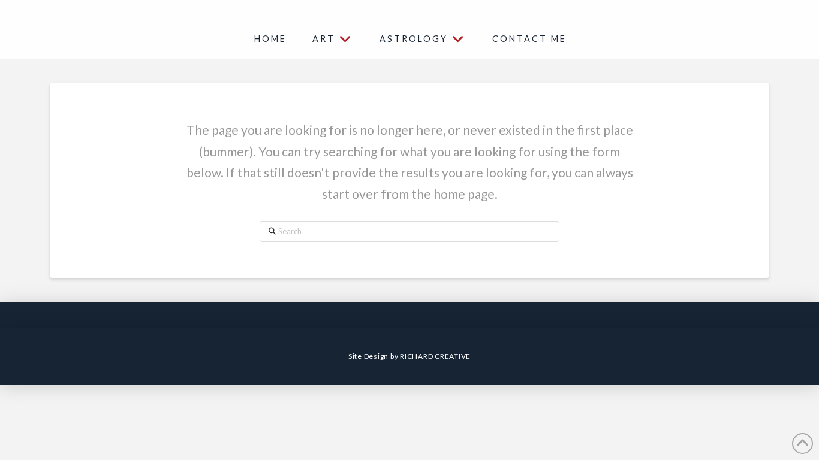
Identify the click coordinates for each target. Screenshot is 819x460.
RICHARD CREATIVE (435, 356)
